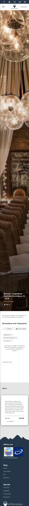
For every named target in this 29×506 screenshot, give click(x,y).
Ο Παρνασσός (7, 494)
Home (5, 301)
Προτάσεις (6, 477)
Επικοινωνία (6, 497)
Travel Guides (7, 471)
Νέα (4, 474)
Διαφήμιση (6, 490)
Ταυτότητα (6, 487)
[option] (14, 410)
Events (5, 468)
